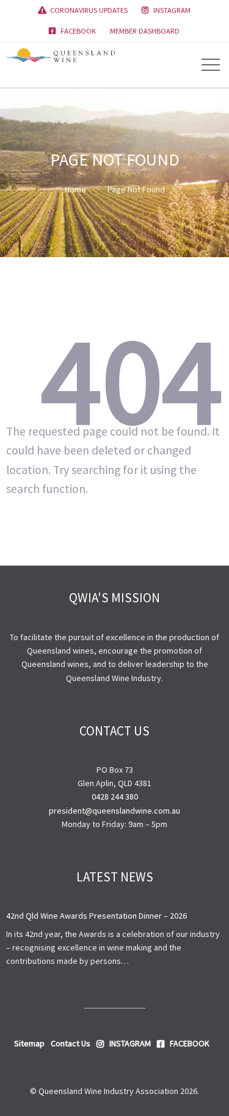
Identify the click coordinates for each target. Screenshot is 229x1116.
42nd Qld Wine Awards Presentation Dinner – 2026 (96, 915)
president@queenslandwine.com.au (114, 810)
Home (75, 189)
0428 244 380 (115, 796)
